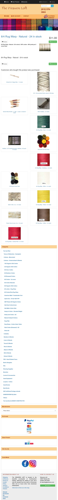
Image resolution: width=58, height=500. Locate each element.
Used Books (6, 385)
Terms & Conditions (6, 486)
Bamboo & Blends (8, 337)
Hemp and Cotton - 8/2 (9, 314)
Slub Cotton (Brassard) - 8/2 (11, 327)
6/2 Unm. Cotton (8, 270)
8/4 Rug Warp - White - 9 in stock (43, 186)
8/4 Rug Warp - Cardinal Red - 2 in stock (14, 241)
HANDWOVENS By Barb (9, 394)
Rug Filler (6, 321)
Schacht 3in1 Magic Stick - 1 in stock (14, 82)
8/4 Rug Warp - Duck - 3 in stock (43, 130)
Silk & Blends (7, 353)
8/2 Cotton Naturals (9, 282)
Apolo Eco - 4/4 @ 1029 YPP (11, 298)
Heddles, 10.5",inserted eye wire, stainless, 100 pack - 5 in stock (14, 149)
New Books (6, 388)
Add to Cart (53, 41)
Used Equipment (7, 378)
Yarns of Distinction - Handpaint (12, 254)
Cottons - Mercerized (9, 257)
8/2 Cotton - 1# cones (9, 279)
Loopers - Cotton (7, 381)
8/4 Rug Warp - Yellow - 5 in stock (43, 204)
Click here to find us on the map (20, 488)
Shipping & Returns (5, 478)
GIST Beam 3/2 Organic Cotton (12, 302)
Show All (6, 330)
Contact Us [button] (48, 485)
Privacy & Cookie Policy (5, 482)
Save (32, 443)
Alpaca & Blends (8, 350)
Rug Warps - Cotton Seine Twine (12, 324)
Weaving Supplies (8, 369)
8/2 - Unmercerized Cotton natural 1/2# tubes (43, 93)
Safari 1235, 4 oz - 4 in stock (14, 204)
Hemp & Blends (7, 356)
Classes (5, 488)
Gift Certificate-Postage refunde (11, 391)
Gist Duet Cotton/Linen (10, 305)
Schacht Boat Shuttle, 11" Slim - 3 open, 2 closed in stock (14, 112)
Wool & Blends (7, 346)
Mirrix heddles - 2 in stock (43, 111)
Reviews (5, 41)
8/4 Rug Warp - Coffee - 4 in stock (43, 223)
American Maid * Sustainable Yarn (12, 295)
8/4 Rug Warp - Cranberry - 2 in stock (43, 168)
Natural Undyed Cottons (10, 318)
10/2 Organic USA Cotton (10, 263)
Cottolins (6, 334)
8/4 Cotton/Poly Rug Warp (10, 292)
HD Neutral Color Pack (14, 186)
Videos (5, 397)
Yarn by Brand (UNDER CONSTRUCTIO (13, 401)
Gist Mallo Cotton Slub (9, 308)
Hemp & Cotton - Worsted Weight (12, 311)
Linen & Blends (7, 340)
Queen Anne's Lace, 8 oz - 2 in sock (14, 223)
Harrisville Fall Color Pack (43, 149)
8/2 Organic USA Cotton (10, 286)
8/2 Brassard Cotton (9, 276)
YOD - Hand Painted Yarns (10, 359)
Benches (5, 372)
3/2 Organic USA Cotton (10, 266)
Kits (4, 366)
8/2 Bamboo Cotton (9, 273)
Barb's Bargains (7, 362)
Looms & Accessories (9, 375)
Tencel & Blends (8, 343)
